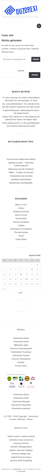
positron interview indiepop (21, 450)
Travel (21, 236)
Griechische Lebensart (21, 408)
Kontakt (21, 362)
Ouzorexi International (21, 359)
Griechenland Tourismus (21, 352)
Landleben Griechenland (21, 179)
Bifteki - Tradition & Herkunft (21, 172)
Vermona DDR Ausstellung (21, 460)
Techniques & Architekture (21, 229)
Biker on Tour (21, 204)
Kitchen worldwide (21, 222)
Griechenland (21, 218)
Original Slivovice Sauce (21, 457)
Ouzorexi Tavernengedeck (21, 348)
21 (26, 279)
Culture (21, 208)
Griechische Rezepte (21, 401)
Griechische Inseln (21, 341)
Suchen (21, 70)
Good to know (21, 215)
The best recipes (21, 232)
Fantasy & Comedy (21, 211)
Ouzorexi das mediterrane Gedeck (21, 159)
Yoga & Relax (21, 239)
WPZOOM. (22, 471)
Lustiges (21, 225)
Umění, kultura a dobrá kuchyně (21, 436)
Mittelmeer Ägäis (21, 345)
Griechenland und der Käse (21, 176)
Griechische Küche (21, 338)
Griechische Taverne (21, 355)
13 (21, 274)
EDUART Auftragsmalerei (21, 447)
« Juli (20, 293)
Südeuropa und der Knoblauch (21, 169)
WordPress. (17, 469)
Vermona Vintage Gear (21, 453)
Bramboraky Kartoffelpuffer (21, 183)
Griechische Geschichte (21, 405)
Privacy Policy (21, 366)
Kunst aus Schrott (21, 443)
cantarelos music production (21, 440)
